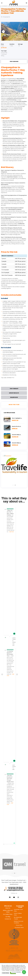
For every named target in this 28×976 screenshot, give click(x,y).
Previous (3, 31)
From (2, 46)
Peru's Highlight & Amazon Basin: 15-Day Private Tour (18, 418)
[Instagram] (18, 897)
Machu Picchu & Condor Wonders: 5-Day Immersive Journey (17, 426)
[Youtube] (14, 897)
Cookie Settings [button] (6, 972)
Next (24, 31)
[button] (2, 864)
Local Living (4, 52)
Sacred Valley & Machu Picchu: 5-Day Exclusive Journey (17, 443)
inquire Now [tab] (14, 397)
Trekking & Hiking (4, 54)
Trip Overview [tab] (14, 61)
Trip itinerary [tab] (14, 388)
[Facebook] (10, 897)
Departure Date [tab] (14, 393)
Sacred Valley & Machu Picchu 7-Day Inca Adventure (17, 434)
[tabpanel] (14, 225)
